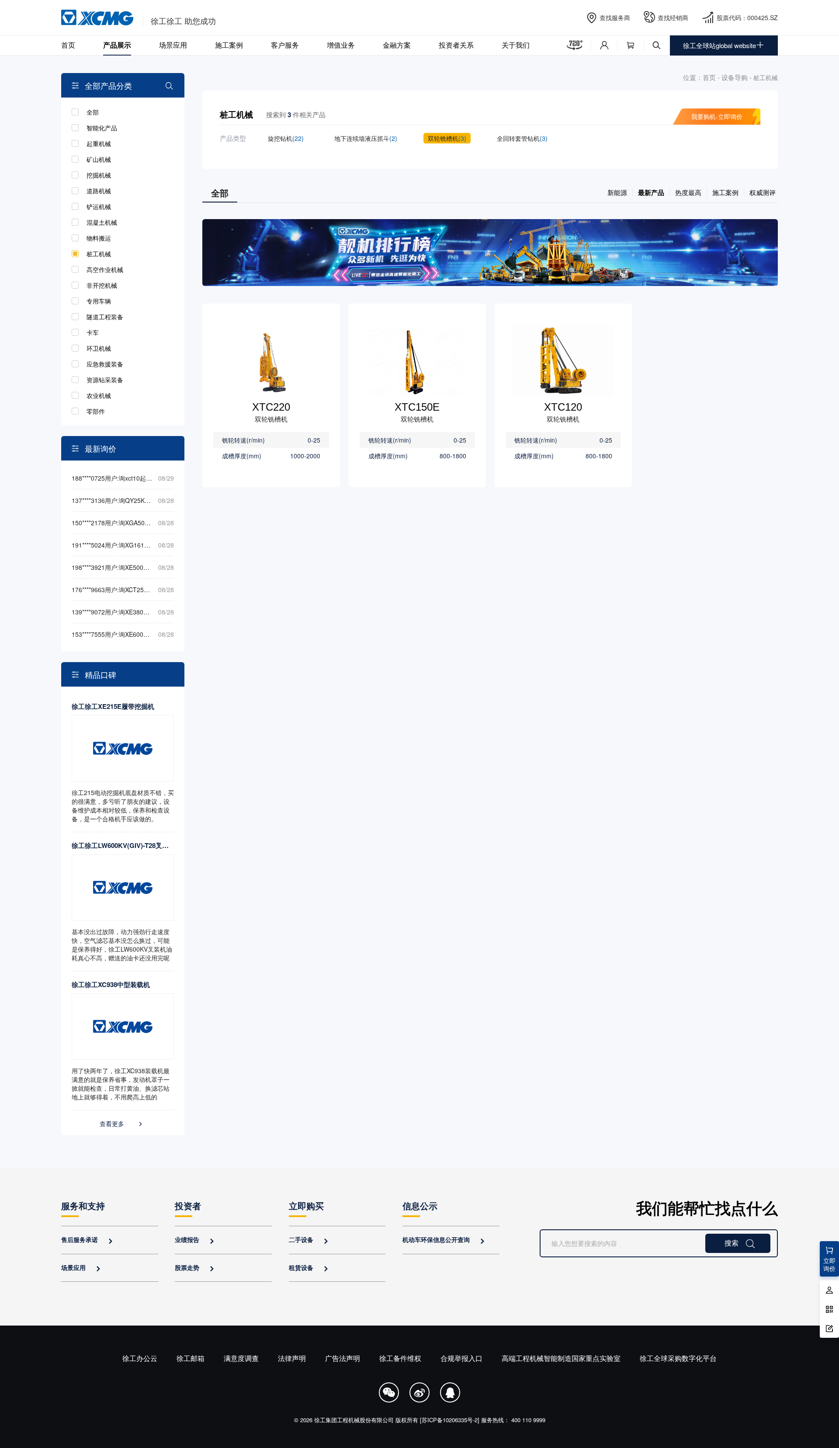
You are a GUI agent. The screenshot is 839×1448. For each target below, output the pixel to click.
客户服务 (285, 45)
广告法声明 (342, 1358)
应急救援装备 (105, 363)
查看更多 (122, 1123)
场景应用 (173, 45)
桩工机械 (99, 253)
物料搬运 (99, 238)
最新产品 (651, 192)
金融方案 (397, 45)
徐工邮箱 (191, 1358)
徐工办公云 (139, 1358)
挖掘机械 (99, 175)
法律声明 (292, 1358)
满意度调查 (241, 1358)
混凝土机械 (102, 222)
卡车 (93, 332)
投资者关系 (456, 45)
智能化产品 (102, 127)
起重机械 (99, 143)
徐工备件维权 (400, 1358)
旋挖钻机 (286, 138)
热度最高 (688, 192)
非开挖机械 (102, 285)
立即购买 (306, 1205)
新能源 (617, 192)
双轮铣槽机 (447, 138)
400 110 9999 (528, 1420)
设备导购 (734, 77)
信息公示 (419, 1205)
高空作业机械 (105, 269)
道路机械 (99, 190)
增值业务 (341, 45)
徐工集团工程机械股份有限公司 (354, 1420)
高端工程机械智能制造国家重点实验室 (561, 1358)
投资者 (188, 1205)
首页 (68, 45)
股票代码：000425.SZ (747, 17)
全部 (93, 112)
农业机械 (99, 395)
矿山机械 (99, 159)
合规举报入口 (461, 1358)
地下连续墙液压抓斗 (365, 138)
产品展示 (117, 45)
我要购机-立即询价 (716, 116)
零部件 (96, 411)
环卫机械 (99, 348)
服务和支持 (83, 1205)
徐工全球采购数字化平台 (678, 1358)
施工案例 (229, 45)
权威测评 (762, 192)
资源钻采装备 (105, 379)
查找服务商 (615, 17)
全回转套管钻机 (522, 138)
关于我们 (516, 45)
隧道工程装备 (105, 316)
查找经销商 (673, 17)
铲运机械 (99, 206)
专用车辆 (99, 301)
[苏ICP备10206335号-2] (449, 1420)
